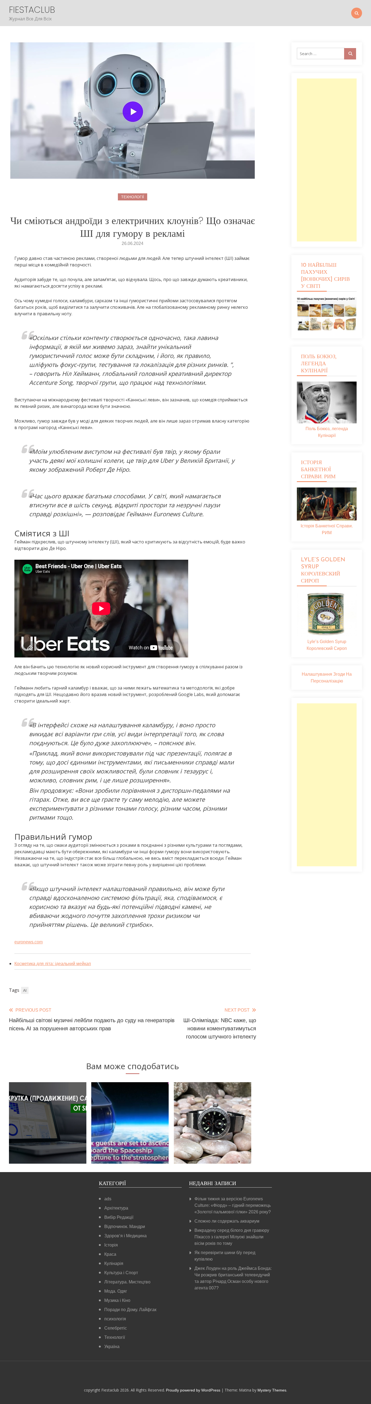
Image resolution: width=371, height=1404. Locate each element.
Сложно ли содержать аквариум (226, 1221)
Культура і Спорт (121, 1272)
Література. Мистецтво (127, 1282)
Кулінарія (113, 1263)
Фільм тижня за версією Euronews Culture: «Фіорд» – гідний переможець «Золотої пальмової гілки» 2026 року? (232, 1205)
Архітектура (116, 1208)
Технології (132, 197)
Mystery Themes (271, 1390)
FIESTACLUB (32, 9)
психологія (115, 1319)
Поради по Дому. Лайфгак (130, 1309)
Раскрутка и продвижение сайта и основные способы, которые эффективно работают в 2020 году (47, 1135)
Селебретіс (115, 1328)
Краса (110, 1254)
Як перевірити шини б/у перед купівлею (224, 1255)
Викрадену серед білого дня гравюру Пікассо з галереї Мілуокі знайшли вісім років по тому (231, 1237)
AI (25, 990)
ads (107, 1199)
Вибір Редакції (118, 1217)
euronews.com (28, 942)
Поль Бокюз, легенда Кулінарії (327, 432)
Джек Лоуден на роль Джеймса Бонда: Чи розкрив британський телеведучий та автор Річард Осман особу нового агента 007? (233, 1278)
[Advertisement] (327, 159)
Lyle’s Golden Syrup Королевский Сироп (327, 645)
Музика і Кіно (117, 1300)
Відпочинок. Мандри (124, 1226)
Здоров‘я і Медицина (125, 1235)
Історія (111, 1245)
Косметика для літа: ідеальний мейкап (52, 963)
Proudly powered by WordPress (193, 1390)
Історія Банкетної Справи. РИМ (327, 529)
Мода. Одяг (115, 1291)
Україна (112, 1346)
